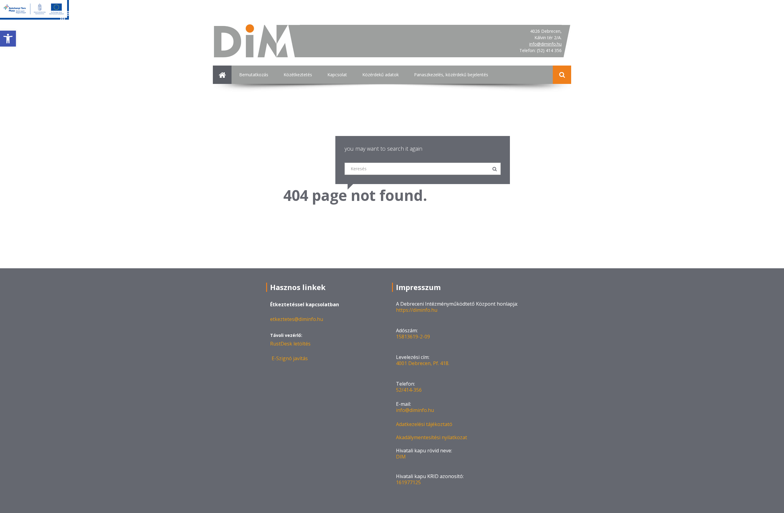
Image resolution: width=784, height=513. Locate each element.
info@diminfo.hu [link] (545, 44)
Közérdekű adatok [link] (380, 74)
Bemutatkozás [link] (253, 74)
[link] (8, 39)
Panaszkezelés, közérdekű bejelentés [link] (451, 74)
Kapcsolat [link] (337, 74)
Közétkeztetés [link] (298, 74)
